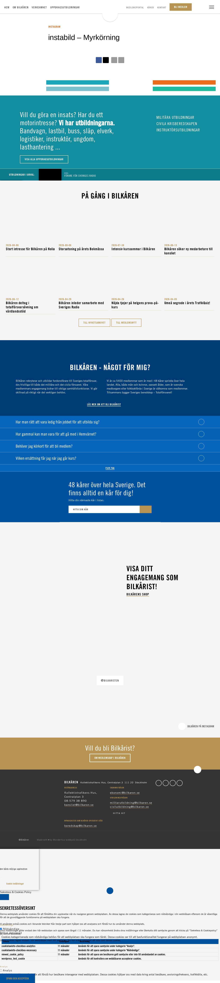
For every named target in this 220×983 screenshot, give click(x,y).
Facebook (159, 783)
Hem (6, 7)
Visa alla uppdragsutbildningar (44, 159)
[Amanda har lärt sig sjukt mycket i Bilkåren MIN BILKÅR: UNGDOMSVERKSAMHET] (10, 82)
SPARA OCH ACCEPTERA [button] (17, 978)
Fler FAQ (110, 467)
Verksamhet (39, 7)
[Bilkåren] (110, 11)
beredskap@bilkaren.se (80, 825)
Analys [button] (4, 966)
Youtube (180, 783)
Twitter (166, 783)
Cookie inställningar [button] (15, 883)
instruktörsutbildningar (177, 129)
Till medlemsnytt (126, 322)
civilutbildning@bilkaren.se (129, 806)
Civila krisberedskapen (176, 123)
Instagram (173, 783)
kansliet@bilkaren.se (79, 804)
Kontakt (161, 7)
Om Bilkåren (21, 7)
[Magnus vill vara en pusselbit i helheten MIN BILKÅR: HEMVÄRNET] (117, 82)
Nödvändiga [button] (6, 925)
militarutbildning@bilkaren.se (131, 802)
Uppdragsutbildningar (65, 7)
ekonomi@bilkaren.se (125, 792)
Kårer (150, 7)
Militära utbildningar (174, 117)
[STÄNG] (4, 897)
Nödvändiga (11, 928)
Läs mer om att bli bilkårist (104, 404)
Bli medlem (180, 7)
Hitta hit (119, 813)
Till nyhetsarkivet (94, 322)
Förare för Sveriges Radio (80, 174)
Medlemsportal (135, 7)
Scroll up (197, 769)
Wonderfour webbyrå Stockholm (70, 840)
